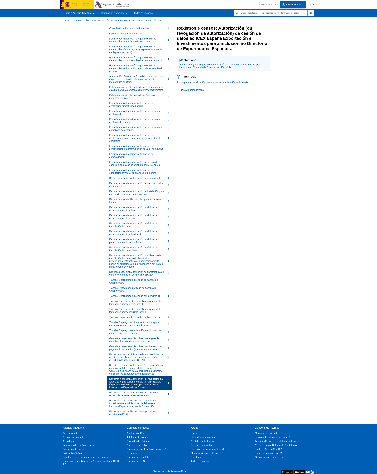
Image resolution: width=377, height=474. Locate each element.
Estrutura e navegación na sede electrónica (85, 457)
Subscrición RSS (136, 461)
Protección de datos (73, 449)
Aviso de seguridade (73, 437)
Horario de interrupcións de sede (208, 449)
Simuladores (197, 457)
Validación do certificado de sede (80, 445)
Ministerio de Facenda (266, 433)
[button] (312, 4)
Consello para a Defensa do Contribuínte (276, 445)
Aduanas (99, 20)
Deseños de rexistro (201, 445)
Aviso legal (68, 441)
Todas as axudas (200, 461)
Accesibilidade (70, 433)
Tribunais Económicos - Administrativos (275, 441)
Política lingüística (72, 453)
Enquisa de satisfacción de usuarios (145, 449)
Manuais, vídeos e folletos (204, 453)
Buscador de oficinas (138, 441)
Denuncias (132, 453)
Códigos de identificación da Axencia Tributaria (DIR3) (91, 461)
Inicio (67, 20)
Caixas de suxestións (138, 445)
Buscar (194, 433)
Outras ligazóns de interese (269, 457)
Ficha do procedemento (192, 90)
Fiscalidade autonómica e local (271, 437)
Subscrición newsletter (139, 457)
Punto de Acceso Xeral (267, 449)
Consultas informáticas (203, 437)
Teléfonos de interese (138, 437)
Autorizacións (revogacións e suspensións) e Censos (134, 20)
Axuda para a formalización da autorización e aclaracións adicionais (212, 82)
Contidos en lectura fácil (203, 441)
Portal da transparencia (267, 453)
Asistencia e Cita (135, 433)
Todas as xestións (143, 13)
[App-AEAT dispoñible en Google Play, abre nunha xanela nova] (287, 471)
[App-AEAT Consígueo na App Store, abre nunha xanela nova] (299, 471)
